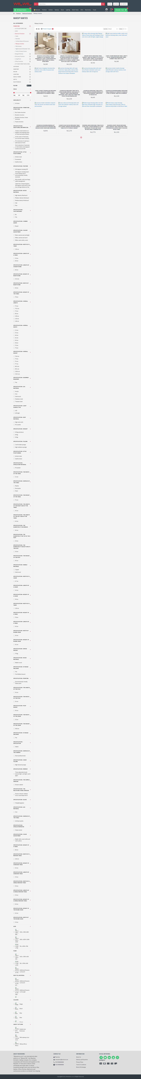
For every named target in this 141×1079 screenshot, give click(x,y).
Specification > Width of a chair (21, 577)
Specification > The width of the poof (21, 697)
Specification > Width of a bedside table (21, 854)
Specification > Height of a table (21, 613)
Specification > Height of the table (21, 292)
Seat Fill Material (18, 975)
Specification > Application (18, 742)
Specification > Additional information (20, 126)
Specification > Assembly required (21, 378)
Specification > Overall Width (20, 326)
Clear (29, 85)
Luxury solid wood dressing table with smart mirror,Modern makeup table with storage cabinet (69, 127)
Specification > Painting (20, 678)
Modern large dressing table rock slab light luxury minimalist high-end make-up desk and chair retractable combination (93, 127)
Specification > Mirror (20, 769)
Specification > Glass (20, 799)
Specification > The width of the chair (21, 715)
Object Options (18, 1024)
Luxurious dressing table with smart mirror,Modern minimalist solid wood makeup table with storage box (93, 92)
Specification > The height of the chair (21, 724)
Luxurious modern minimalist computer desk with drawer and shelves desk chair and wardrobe (45, 127)
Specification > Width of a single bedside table (21, 882)
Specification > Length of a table (21, 254)
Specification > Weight (20, 429)
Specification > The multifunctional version (21, 789)
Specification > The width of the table (21, 472)
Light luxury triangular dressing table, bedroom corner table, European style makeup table (45, 92)
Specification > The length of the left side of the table (21, 516)
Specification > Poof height (19, 706)
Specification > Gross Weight (20, 649)
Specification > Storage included (20, 667)
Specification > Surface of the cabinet (21, 751)
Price (15, 89)
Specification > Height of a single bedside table (21, 900)
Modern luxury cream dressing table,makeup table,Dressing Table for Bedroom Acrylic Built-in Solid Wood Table (116, 127)
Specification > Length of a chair (21, 586)
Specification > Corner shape (20, 222)
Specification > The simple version (21, 780)
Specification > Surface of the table (21, 481)
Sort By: (105, 28)
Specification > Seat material (19, 418)
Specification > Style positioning (19, 152)
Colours (15, 1000)
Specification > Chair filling (20, 760)
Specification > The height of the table (21, 495)
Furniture (18, 13)
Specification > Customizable (18, 210)
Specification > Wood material (20, 191)
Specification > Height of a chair (21, 595)
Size (14, 926)
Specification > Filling (20, 441)
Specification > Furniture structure (21, 108)
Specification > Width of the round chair (21, 918)
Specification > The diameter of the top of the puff (21, 536)
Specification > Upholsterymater (18, 826)
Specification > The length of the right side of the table (21, 505)
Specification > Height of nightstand (21, 274)
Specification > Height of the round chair (21, 909)
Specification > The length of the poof (21, 688)
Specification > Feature (20, 166)
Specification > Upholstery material (19, 463)
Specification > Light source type (19, 406)
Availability (17, 100)
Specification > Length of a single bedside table (21, 891)
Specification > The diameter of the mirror (20, 526)
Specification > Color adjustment (20, 835)
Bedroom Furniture (27, 13)
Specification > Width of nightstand (21, 283)
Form (14, 951)
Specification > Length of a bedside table (21, 872)
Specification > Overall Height (20, 352)
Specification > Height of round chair (21, 640)
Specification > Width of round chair (21, 631)
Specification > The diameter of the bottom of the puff (21, 546)
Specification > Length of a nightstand (21, 265)
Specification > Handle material (20, 565)
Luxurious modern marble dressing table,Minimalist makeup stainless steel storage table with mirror (116, 92)
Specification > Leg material (19, 387)
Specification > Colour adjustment (20, 231)
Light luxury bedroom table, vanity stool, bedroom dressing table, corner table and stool (116, 57)
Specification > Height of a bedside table (21, 863)
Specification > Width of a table (21, 245)
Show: (121, 28)
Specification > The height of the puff (21, 556)
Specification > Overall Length (20, 302)
